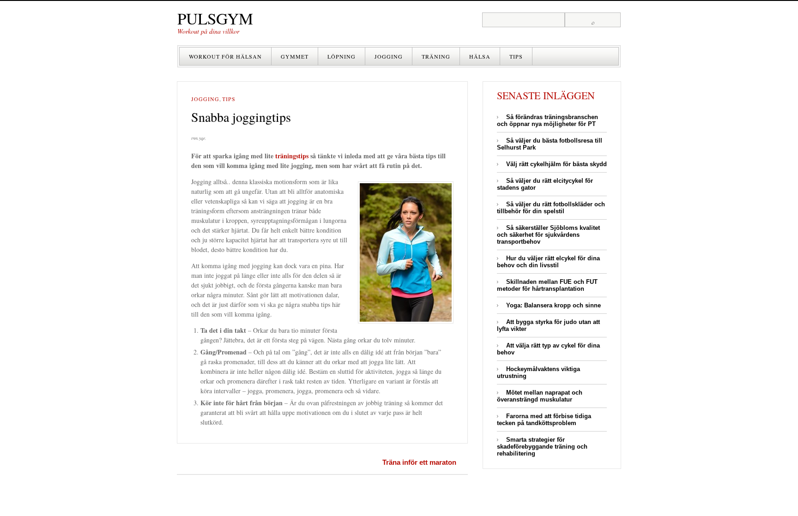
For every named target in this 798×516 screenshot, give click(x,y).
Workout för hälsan (225, 56)
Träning (436, 56)
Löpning (341, 56)
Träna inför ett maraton (419, 462)
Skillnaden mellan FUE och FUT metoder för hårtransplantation (547, 285)
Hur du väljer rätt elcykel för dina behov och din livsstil (548, 262)
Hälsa (479, 56)
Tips (516, 56)
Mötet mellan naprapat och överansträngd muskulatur (539, 396)
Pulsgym (215, 18)
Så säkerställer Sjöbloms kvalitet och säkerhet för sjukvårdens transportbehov (548, 234)
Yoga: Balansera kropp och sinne (553, 305)
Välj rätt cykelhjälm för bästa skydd (556, 164)
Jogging (389, 56)
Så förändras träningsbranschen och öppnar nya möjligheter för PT (547, 120)
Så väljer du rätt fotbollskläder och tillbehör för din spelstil (551, 208)
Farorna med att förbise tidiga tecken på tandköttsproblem (544, 419)
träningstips (291, 156)
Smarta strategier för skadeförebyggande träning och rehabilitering (542, 446)
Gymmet (294, 56)
